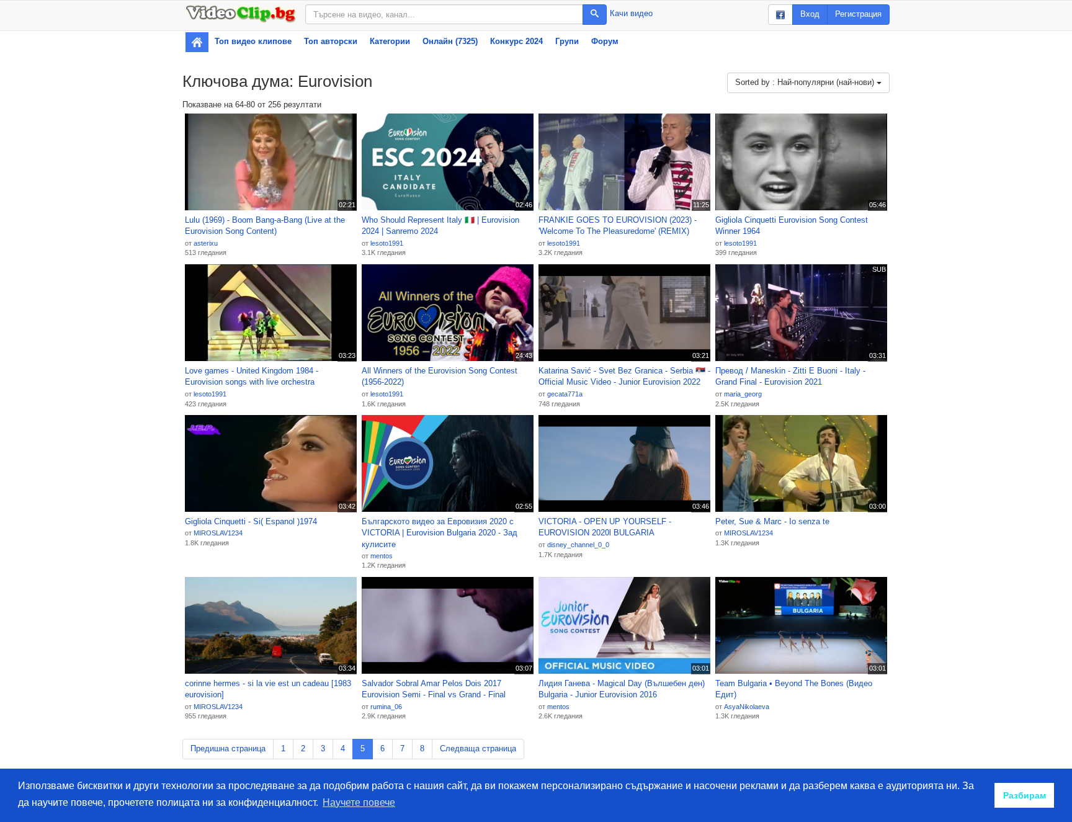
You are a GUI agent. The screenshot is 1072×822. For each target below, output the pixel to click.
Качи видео (631, 13)
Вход (810, 14)
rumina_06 (386, 706)
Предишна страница (228, 748)
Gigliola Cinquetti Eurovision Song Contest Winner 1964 (791, 225)
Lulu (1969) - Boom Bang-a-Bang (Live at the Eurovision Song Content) (265, 225)
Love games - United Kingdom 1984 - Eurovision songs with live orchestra (251, 376)
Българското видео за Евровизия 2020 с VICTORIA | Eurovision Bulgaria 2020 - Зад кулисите (439, 533)
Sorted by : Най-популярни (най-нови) (806, 82)
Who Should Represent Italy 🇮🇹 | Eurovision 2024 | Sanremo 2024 (440, 225)
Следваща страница (478, 748)
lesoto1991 (386, 243)
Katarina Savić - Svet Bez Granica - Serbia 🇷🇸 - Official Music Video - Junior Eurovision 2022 (624, 376)
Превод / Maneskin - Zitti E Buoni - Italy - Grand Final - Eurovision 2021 (790, 376)
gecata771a (565, 394)
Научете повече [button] (359, 802)
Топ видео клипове (253, 41)
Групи (567, 41)
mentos (381, 556)
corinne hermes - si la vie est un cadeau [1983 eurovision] (268, 689)
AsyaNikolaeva (746, 706)
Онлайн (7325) (450, 41)
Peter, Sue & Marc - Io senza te (772, 521)
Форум (605, 41)
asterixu (206, 243)
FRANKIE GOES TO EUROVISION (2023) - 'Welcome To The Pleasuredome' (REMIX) (617, 225)
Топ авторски (330, 41)
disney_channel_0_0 (578, 544)
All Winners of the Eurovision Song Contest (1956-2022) (439, 376)
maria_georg (743, 394)
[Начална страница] (196, 42)
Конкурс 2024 (516, 41)
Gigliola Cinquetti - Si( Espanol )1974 (251, 521)
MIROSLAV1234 (218, 533)
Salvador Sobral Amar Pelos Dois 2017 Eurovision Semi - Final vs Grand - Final (434, 689)
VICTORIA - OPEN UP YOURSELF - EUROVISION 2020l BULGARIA (604, 527)
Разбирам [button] (1024, 795)
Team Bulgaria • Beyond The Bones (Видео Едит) (793, 689)
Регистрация (858, 14)
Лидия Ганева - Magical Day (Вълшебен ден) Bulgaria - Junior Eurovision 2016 (621, 689)
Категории (390, 41)
